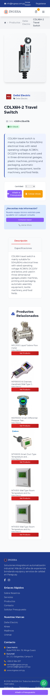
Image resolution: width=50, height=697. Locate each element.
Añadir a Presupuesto (25, 692)
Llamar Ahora (26, 225)
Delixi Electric (26, 22)
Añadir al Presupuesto (16, 193)
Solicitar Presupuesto (15, 609)
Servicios (8, 597)
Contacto (9, 605)
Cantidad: (19, 186)
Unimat (8, 635)
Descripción (20, 241)
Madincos (9, 630)
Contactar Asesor (25, 220)
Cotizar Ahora (34, 194)
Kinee (7, 626)
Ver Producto (25, 353)
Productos (14, 22)
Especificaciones (23, 248)
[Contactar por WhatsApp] (43, 683)
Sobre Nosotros (12, 593)
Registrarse (41, 3)
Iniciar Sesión (28, 3)
